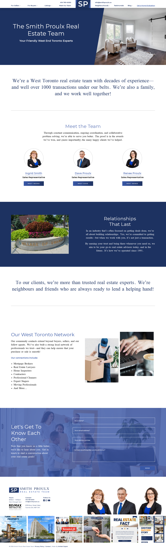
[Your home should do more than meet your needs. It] (97, 529)
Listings (48, 5)
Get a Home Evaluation (146, 5)
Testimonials (119, 5)
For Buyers (32, 5)
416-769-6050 (65, 2)
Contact (48, 546)
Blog (129, 5)
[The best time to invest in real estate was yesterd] (13, 529)
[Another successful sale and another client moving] (152, 529)
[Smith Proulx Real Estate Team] (83, 4)
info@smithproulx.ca (103, 2)
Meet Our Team (65, 5)
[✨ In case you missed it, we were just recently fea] (69, 529)
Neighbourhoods (101, 5)
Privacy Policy (39, 546)
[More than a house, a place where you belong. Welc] (41, 529)
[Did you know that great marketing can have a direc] (125, 529)
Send (147, 468)
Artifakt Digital (63, 546)
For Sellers (15, 5)
